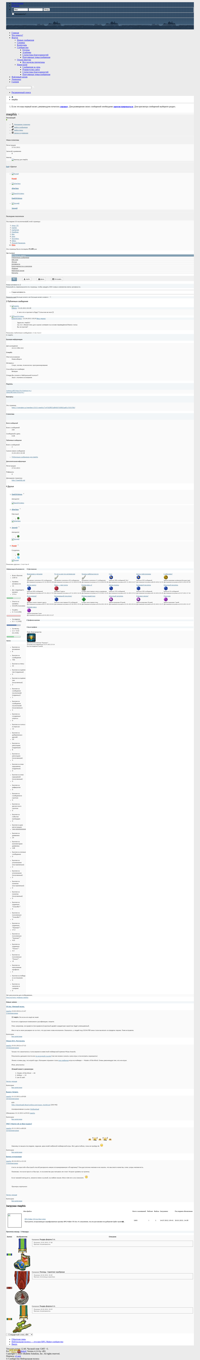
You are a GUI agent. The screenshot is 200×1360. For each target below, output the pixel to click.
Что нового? (17, 35)
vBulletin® (22, 1351)
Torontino (15, 239)
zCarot (18, 1356)
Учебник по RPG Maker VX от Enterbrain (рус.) (19, 391)
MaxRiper (15, 232)
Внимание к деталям (34, 574)
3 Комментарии (12, 1163)
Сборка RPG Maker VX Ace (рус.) (15, 392)
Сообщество (22, 47)
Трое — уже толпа (61, 585)
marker (14, 228)
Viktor (14, 241)
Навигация (22, 64)
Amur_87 (15, 225)
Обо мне (15, 260)
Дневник (15, 268)
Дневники (16, 79)
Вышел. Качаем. (12, 1092)
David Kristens (17, 198)
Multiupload (34, 1109)
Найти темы (18, 130)
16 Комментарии (12, 1099)
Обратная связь (19, 1339)
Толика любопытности (90, 574)
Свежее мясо (32, 607)
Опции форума (24, 60)
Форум (15, 37)
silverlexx (15, 188)
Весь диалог (41, 318)
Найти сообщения (21, 127)
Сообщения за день (31, 67)
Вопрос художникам (14, 1157)
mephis (28, 279)
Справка (21, 42)
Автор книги (31, 585)
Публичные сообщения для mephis (25, 457)
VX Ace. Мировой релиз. (15, 1007)
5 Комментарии (12, 1013)
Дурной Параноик (18, 243)
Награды (15, 273)
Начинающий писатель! (63, 596)
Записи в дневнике (21, 133)
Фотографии (58, 279)
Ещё (7, 167)
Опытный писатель (171, 585)
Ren (13, 234)
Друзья (14, 262)
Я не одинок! (32, 596)
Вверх (14, 1344)
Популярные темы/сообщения (36, 57)
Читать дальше (11, 1081)
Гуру (110, 574)
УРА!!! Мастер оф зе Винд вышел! (19, 1124)
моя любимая (63, 1060)
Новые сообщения (25, 40)
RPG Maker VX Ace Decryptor (35, 1219)
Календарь (22, 45)
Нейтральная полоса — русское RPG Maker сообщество (37, 1342)
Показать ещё (11, 297)
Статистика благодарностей (35, 55)
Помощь (15, 6)
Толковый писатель (143, 585)
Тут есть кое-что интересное (64, 574)
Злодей (14, 208)
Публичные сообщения (20, 257)
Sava (13, 236)
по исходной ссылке (43, 1056)
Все (14, 279)
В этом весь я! (87, 585)
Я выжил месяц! (142, 596)
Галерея (15, 82)
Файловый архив (19, 77)
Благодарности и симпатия (22, 266)
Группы (26, 50)
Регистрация (17, 3)
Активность (16, 264)
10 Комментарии (12, 1130)
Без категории (17, 1036)
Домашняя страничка (22, 124)
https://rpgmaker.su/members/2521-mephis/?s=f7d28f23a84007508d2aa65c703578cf (43, 408)
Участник (167, 596)
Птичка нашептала (88, 596)
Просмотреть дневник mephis (17, 997)
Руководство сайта (31, 69)
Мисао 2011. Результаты (15, 1041)
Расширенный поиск (21, 92)
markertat (15, 230)
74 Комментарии (12, 1048)
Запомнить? (20, 14)
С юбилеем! (168, 574)
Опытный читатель (116, 596)
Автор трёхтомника (143, 574)
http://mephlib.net (18, 480)
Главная (15, 33)
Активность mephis (19, 255)
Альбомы (26, 52)
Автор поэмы (114, 585)
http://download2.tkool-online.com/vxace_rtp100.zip (31, 1105)
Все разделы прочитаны (33, 62)
